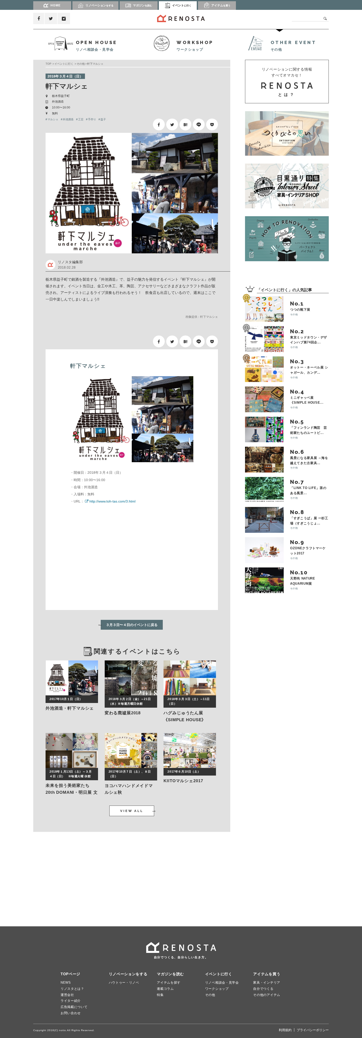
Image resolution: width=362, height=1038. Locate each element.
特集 (160, 995)
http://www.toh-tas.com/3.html (112, 501)
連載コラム (165, 989)
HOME (55, 5)
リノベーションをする (128, 974)
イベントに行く (63, 63)
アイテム (220, 5)
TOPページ (70, 974)
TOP (48, 63)
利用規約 (285, 1030)
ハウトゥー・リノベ (124, 982)
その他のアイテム (266, 995)
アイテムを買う (266, 974)
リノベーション (99, 5)
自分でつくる (263, 989)
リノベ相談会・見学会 (222, 982)
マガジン (142, 5)
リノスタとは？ (72, 989)
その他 (81, 63)
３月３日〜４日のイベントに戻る (132, 625)
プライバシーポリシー (313, 1030)
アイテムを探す (169, 982)
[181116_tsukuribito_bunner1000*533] (287, 133)
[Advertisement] (80, 874)
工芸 (80, 119)
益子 (103, 119)
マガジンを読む (170, 974)
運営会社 (67, 995)
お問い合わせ (71, 1013)
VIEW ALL (131, 811)
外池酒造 (68, 119)
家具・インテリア (266, 982)
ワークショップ (217, 989)
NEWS (66, 982)
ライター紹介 (71, 1001)
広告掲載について (74, 1007)
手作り (92, 119)
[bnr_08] (287, 238)
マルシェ (53, 119)
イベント (181, 5)
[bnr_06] (287, 186)
